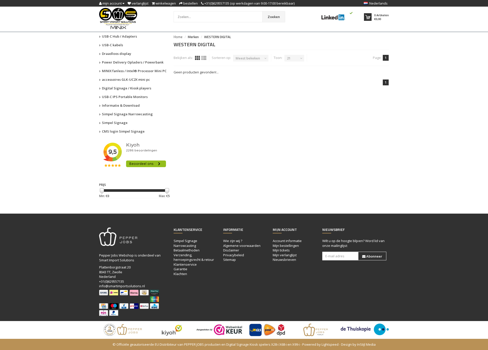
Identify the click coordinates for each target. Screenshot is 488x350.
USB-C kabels (112, 45)
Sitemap (229, 259)
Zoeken (274, 16)
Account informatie (287, 240)
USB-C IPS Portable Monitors (124, 96)
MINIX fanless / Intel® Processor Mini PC (133, 71)
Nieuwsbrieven (284, 259)
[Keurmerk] (336, 16)
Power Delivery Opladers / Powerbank (132, 62)
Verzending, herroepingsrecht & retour (194, 257)
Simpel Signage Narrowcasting (127, 114)
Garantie (180, 269)
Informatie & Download (120, 105)
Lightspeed (330, 344)
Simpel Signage (114, 122)
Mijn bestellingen (286, 245)
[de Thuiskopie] (365, 329)
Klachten (180, 274)
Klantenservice (185, 264)
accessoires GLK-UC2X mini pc (125, 79)
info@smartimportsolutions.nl (122, 286)
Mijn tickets (281, 250)
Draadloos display (116, 53)
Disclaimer (231, 250)
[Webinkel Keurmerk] (220, 330)
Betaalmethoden (187, 250)
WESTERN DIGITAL (217, 36)
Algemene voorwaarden (242, 245)
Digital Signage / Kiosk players (126, 88)
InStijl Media (366, 344)
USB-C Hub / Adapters (119, 36)
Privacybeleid (233, 255)
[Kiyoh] (171, 330)
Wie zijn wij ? (232, 240)
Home (178, 36)
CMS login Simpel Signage (123, 131)
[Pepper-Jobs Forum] (316, 330)
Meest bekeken (248, 58)
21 (289, 58)
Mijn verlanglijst (285, 255)
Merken (193, 36)
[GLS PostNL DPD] (268, 330)
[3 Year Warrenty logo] (123, 330)
